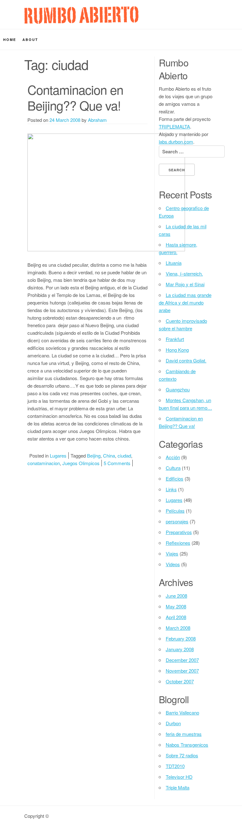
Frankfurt (175, 339)
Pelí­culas (175, 510)
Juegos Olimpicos (81, 463)
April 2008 (176, 617)
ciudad (124, 455)
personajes (177, 521)
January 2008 (180, 649)
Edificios (174, 478)
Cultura (173, 467)
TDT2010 (175, 766)
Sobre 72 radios (182, 755)
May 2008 (176, 606)
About (30, 39)
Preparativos (179, 532)
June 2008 (176, 595)
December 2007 (182, 660)
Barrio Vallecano (182, 712)
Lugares (58, 455)
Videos (173, 564)
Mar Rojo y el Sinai (185, 284)
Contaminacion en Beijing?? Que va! (75, 97)
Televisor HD (179, 776)
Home (9, 39)
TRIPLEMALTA (174, 126)
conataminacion (43, 463)
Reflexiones (178, 542)
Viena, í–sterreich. (184, 273)
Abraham (97, 120)
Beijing (94, 455)
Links (171, 489)
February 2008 (181, 638)
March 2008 (178, 627)
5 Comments (117, 463)
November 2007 (182, 670)
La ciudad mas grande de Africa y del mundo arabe (185, 302)
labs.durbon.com (176, 141)
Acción (173, 457)
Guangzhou (178, 389)
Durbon (173, 723)
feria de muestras (184, 734)
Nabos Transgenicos (187, 744)
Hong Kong (177, 349)
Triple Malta (177, 787)
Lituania (174, 262)
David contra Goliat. (186, 360)
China (109, 455)
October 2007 (180, 681)
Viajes (172, 553)
